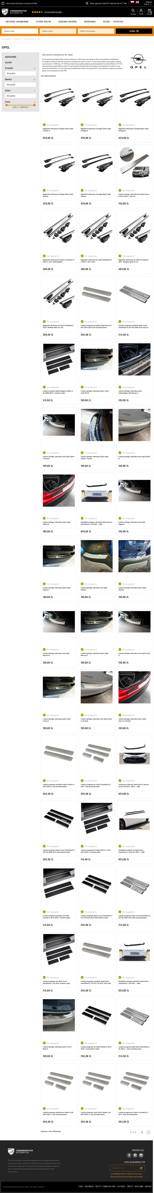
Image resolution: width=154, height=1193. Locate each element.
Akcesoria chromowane (17, 21)
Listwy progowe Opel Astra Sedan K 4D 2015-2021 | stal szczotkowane (58, 1113)
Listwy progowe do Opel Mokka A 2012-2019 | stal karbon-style (96, 1048)
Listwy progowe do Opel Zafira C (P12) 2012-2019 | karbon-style (96, 851)
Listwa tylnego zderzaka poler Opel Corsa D (56, 720)
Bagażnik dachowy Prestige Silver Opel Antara (58, 195)
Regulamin (139, 1186)
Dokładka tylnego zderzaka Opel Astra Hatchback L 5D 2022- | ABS (133, 982)
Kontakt (148, 1186)
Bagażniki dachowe (68, 21)
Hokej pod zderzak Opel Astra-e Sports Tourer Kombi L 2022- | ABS (133, 785)
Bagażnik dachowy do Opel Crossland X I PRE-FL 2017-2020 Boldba (59, 261)
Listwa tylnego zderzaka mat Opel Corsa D (134, 654)
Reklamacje (89, 1186)
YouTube (135, 1155)
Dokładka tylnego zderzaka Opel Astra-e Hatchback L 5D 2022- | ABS (96, 523)
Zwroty (130, 1186)
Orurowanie (90, 21)
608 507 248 (108, 3)
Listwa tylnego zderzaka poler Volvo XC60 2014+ (95, 392)
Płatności (121, 1186)
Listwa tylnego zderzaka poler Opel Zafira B (56, 523)
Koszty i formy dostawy (106, 1186)
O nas (81, 1186)
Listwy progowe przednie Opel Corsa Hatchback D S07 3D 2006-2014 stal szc (133, 326)
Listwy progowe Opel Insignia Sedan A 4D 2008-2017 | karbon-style (58, 392)
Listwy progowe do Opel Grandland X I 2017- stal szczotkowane (96, 785)
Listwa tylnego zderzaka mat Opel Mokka (94, 589)
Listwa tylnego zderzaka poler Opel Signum (56, 589)
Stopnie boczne (43, 21)
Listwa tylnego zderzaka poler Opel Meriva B (94, 654)
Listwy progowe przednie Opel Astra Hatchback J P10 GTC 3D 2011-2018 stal (96, 982)
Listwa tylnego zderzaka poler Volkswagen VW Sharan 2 (130, 392)
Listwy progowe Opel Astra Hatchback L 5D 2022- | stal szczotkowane (134, 1048)
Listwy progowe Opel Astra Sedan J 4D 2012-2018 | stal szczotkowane (96, 1113)
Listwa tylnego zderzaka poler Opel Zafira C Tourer (94, 457)
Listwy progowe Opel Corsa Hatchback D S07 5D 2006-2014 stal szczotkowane (134, 917)
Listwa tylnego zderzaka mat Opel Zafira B (134, 457)
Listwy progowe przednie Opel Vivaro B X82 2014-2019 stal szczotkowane (96, 326)
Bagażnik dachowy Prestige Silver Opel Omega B (96, 130)
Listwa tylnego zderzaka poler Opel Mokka (132, 589)
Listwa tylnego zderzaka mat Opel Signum (131, 523)
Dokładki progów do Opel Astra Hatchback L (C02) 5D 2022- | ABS (131, 851)
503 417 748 (121, 3)
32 (142, 1132)
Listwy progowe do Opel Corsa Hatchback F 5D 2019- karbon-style (56, 982)
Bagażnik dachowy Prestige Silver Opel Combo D (58, 130)
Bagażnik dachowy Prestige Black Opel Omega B (133, 130)
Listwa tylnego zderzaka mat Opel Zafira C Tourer (58, 457)
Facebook (129, 1155)
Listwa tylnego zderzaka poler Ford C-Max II (57, 1048)
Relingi (106, 21)
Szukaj (132, 31)
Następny (148, 1132)
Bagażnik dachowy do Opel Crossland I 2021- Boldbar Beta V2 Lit (133, 261)
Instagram (141, 1155)
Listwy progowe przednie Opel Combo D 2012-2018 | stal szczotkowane (58, 785)
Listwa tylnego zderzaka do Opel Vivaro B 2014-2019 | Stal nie (133, 195)
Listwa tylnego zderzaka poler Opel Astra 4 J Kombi (132, 720)
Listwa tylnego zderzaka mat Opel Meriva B (56, 654)
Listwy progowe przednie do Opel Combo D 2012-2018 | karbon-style (56, 917)
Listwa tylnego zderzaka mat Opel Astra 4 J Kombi (96, 720)
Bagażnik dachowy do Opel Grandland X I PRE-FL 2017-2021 (96, 261)
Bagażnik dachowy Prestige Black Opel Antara (96, 195)
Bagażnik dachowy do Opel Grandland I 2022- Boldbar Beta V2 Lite (58, 326)
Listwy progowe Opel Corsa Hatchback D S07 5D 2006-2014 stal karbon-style (59, 851)
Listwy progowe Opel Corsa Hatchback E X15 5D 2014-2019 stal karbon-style (96, 917)
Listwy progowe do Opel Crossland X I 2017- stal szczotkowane (133, 1113)
